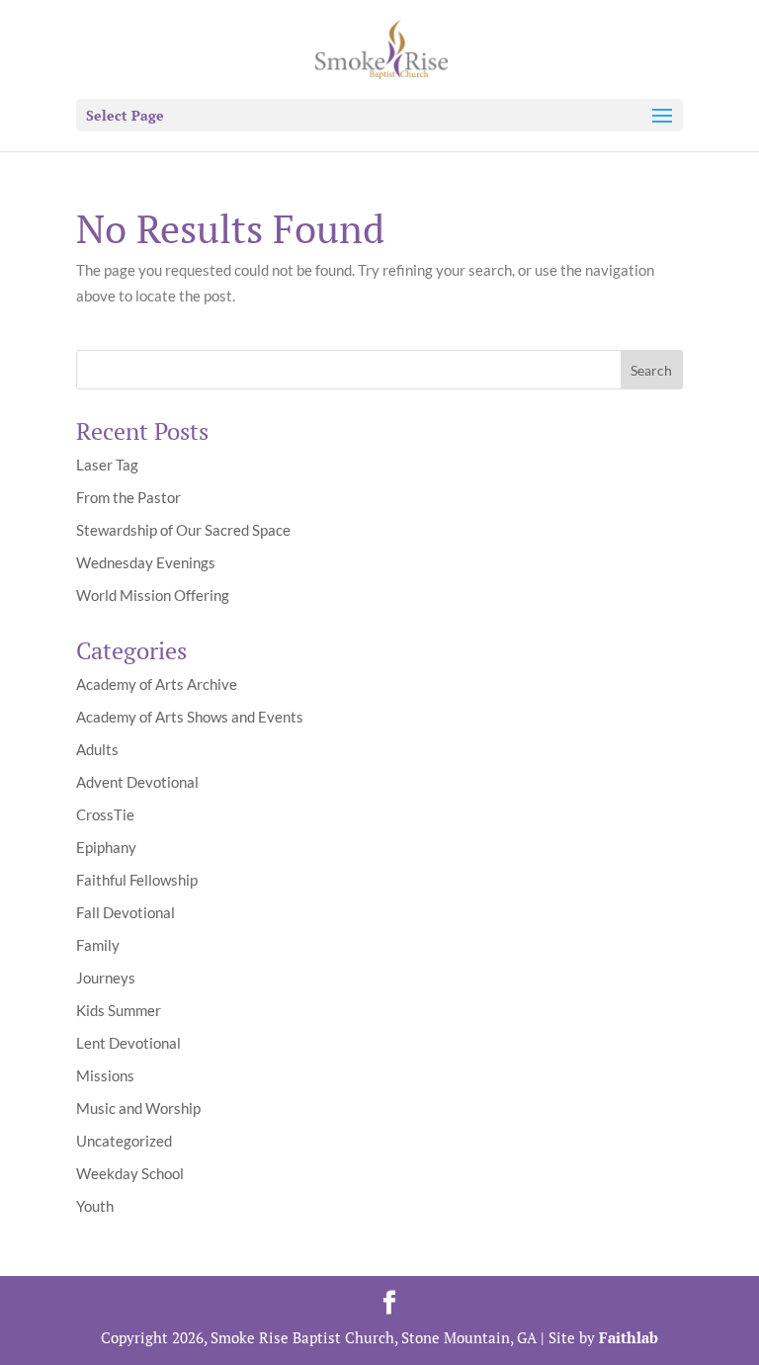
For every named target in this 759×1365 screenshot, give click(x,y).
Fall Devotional (125, 912)
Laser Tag (107, 464)
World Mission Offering (152, 595)
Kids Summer (118, 1010)
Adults (97, 749)
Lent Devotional (128, 1043)
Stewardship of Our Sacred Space (183, 530)
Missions (105, 1075)
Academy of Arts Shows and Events (189, 716)
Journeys (105, 977)
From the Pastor (128, 497)
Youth (95, 1206)
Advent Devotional (137, 782)
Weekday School (130, 1173)
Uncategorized (124, 1141)
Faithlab (628, 1337)
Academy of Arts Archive (156, 684)
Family (98, 945)
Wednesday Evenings (145, 562)
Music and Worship (138, 1108)
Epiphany (106, 847)
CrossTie (105, 814)
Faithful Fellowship (137, 880)
